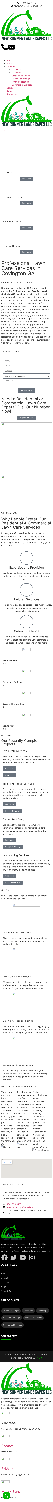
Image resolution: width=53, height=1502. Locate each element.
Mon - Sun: (10, 1491)
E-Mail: (7, 1469)
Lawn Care (17, 69)
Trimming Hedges (20, 81)
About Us (11, 63)
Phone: (7, 1446)
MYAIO (39, 1358)
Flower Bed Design (21, 78)
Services (10, 66)
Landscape (17, 72)
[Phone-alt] (4, 47)
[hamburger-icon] (4, 56)
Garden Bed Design (21, 75)
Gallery (9, 88)
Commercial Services (22, 85)
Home (9, 60)
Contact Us (11, 94)
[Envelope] (11, 47)
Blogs (9, 91)
